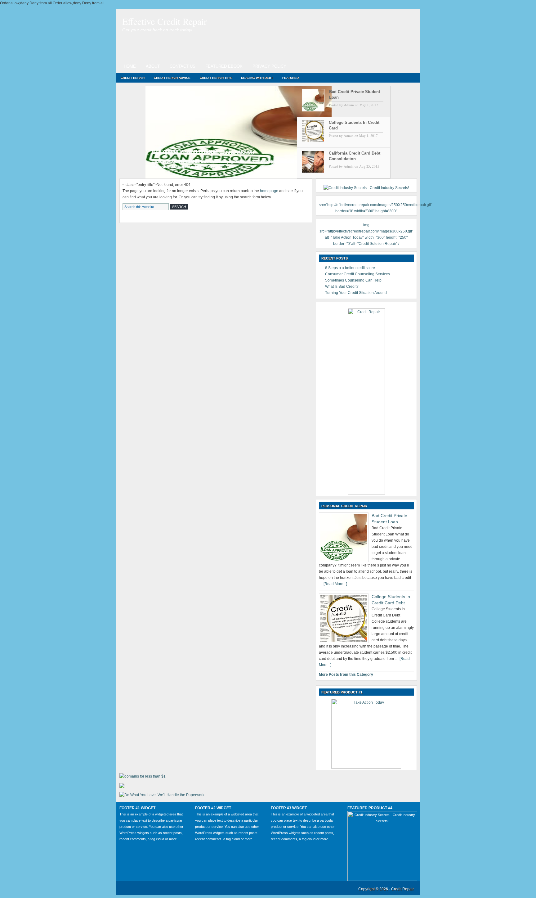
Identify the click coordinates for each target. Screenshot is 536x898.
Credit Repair (133, 77)
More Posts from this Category (346, 674)
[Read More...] (335, 584)
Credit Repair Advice (172, 77)
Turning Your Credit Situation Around (356, 293)
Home (130, 66)
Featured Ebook (224, 66)
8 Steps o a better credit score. (350, 268)
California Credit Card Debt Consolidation (203, 152)
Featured (290, 77)
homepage (269, 191)
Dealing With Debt (257, 77)
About (153, 66)
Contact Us (182, 66)
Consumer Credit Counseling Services (357, 274)
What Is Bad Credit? (342, 286)
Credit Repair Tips (216, 77)
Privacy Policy (269, 66)
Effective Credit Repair (164, 21)
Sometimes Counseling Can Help (353, 280)
